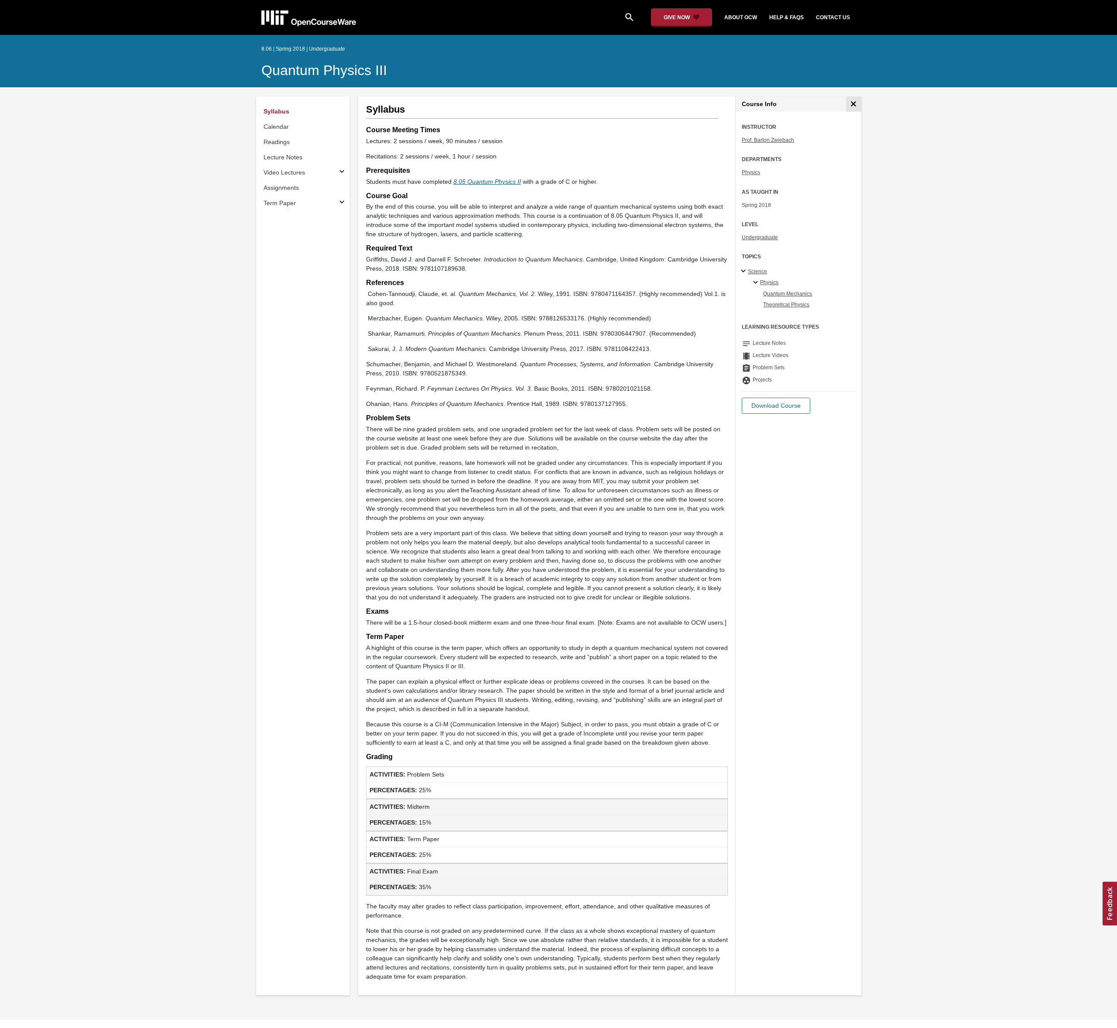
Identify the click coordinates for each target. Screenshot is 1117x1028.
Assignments (281, 187)
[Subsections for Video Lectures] (341, 173)
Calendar (276, 126)
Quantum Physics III (324, 70)
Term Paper (280, 202)
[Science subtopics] (744, 271)
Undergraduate (760, 237)
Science (757, 271)
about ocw (740, 17)
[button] (776, 406)
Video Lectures (284, 172)
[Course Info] (853, 104)
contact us (833, 17)
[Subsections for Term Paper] (341, 203)
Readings (277, 141)
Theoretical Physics (786, 305)
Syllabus (276, 111)
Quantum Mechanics (787, 294)
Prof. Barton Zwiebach (768, 140)
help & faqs (786, 17)
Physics (751, 172)
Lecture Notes (283, 157)
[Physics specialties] (757, 283)
